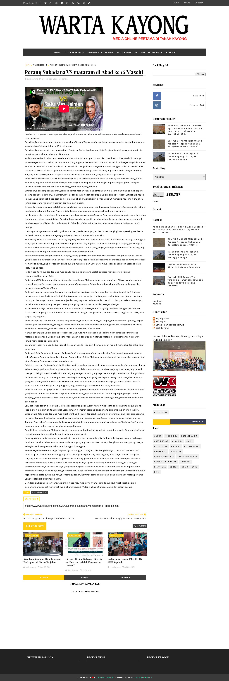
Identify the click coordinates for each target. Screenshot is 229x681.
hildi (157, 472)
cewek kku (160, 451)
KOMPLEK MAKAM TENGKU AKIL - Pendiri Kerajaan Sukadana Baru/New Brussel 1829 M (185, 144)
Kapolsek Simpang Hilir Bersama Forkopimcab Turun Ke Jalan (42, 560)
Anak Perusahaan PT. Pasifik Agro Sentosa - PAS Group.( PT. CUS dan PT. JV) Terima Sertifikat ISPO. (179, 230)
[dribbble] (67, 3)
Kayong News (162, 318)
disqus (84, 577)
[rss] (72, 3)
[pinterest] (56, 3)
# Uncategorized (39, 492)
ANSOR (158, 436)
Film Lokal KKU (189, 436)
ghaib (185, 467)
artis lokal (160, 412)
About (187, 2)
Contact (199, 2)
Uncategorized (40, 65)
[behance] (78, 3)
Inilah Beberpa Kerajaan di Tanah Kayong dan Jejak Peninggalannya (183, 156)
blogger (44, 577)
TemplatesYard (105, 677)
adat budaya (161, 441)
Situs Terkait (72, 52)
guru (195, 467)
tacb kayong (162, 328)
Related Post (35, 526)
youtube (157, 303)
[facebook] (40, 3)
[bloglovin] (62, 3)
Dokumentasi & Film (100, 52)
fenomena (160, 467)
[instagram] (83, 3)
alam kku (177, 441)
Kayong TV (161, 322)
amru (189, 441)
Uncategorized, (62, 79)
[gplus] (51, 3)
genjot (174, 467)
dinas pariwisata (164, 457)
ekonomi (186, 462)
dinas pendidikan (187, 457)
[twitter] (45, 3)
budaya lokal (191, 446)
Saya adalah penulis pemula (170, 325)
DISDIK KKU (171, 436)
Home (176, 2)
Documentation (127, 52)
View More (141, 526)
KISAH (169, 52)
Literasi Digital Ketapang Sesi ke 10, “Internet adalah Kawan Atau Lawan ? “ (84, 562)
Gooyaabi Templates (141, 677)
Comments (197, 421)
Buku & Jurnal (150, 52)
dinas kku (176, 451)
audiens (176, 446)
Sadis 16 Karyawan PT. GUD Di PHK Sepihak (125, 560)
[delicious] (89, 3)
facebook (125, 577)
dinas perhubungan (165, 462)
